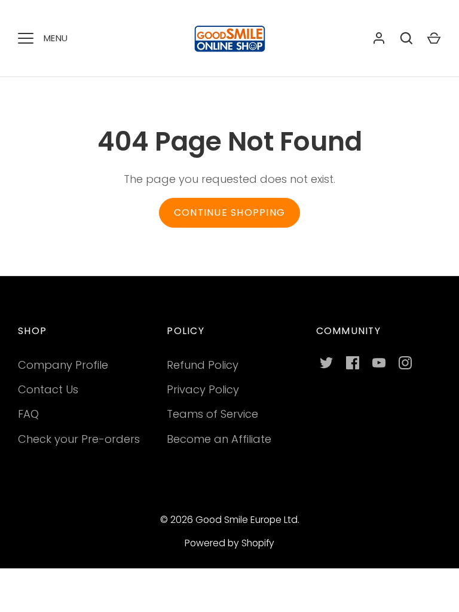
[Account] (379, 38)
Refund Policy (202, 364)
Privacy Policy (203, 389)
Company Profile (63, 364)
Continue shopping (229, 212)
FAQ (28, 413)
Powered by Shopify (229, 543)
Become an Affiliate (219, 439)
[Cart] (434, 38)
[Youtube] (379, 363)
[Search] (406, 38)
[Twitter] (326, 363)
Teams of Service (212, 413)
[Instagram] (405, 363)
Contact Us (48, 389)
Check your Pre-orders (79, 439)
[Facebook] (352, 363)
